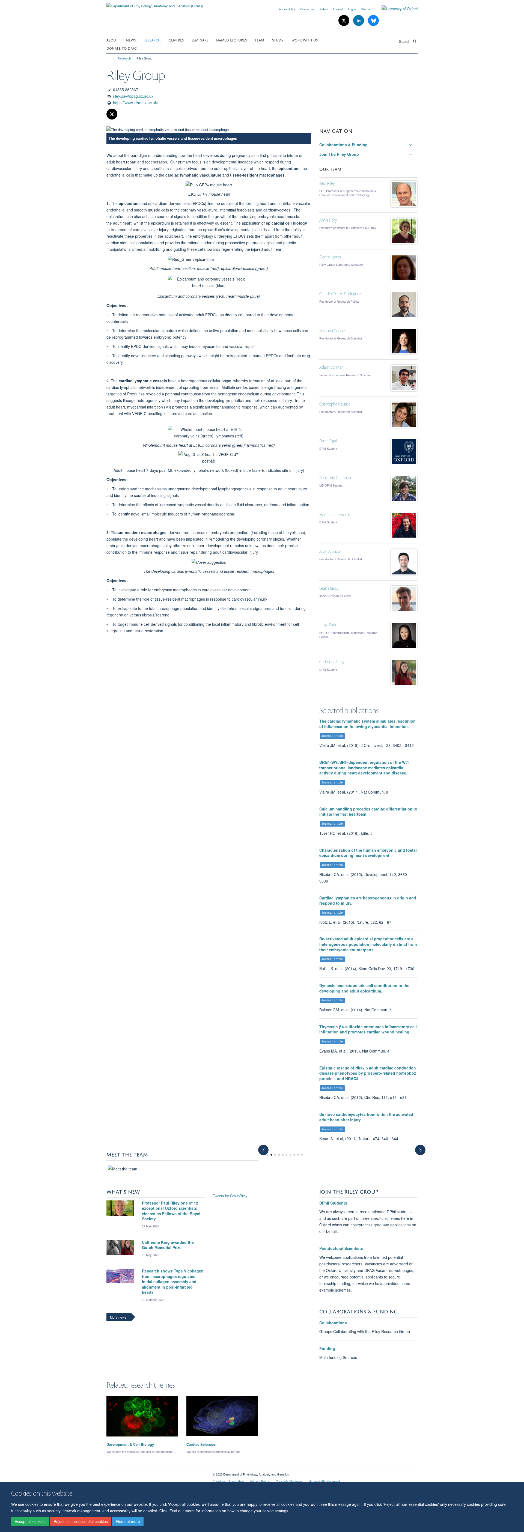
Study (278, 39)
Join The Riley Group (339, 154)
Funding (327, 1348)
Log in (352, 9)
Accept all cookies (30, 1521)
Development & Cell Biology (130, 1444)
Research (152, 39)
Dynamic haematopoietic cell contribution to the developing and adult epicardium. (364, 988)
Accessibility (287, 9)
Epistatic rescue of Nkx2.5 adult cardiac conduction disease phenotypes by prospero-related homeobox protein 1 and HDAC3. (367, 1073)
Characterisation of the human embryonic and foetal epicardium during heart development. (368, 852)
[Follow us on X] (344, 20)
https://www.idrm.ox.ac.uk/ (135, 102)
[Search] (415, 41)
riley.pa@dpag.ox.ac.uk (133, 96)
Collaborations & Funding (343, 144)
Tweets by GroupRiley (230, 1195)
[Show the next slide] (423, 1147)
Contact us (307, 9)
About (112, 39)
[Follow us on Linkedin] (359, 20)
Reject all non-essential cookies (80, 1521)
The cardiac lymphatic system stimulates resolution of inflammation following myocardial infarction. (367, 723)
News (131, 39)
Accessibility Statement (324, 1481)
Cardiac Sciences (201, 1444)
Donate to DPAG (121, 47)
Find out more (128, 1521)
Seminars (200, 39)
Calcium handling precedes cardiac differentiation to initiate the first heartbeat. (368, 811)
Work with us (304, 39)
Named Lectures (231, 39)
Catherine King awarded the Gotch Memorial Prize (168, 1244)
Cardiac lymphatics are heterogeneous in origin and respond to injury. (367, 900)
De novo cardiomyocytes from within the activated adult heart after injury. (366, 1116)
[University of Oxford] (395, 8)
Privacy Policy (259, 1481)
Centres (176, 39)
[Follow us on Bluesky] (373, 20)
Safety (324, 9)
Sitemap (366, 9)
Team (259, 39)
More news (118, 1317)
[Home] (111, 58)
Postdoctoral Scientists (341, 1248)
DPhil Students (333, 1203)
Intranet (338, 9)
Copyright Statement (289, 1481)
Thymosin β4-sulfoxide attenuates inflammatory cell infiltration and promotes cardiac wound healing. (368, 1029)
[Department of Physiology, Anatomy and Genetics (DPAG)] (154, 4)
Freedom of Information (228, 1481)
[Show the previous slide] (260, 1147)
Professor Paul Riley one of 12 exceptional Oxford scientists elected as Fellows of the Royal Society (171, 1211)
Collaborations (333, 1322)
